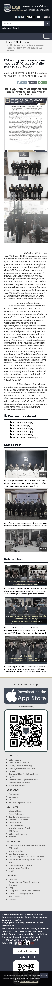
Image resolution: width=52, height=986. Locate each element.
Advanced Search (10, 28)
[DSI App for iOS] (26, 696)
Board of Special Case (20, 802)
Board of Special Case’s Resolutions (26, 856)
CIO (10, 799)
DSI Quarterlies (16, 825)
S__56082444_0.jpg (22, 434)
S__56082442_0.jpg (22, 422)
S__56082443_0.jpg (22, 431)
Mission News (22, 42)
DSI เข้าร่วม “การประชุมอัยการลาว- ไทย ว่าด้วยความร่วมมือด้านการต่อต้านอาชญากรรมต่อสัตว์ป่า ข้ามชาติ (25, 524)
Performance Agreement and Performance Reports (23, 781)
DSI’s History (15, 759)
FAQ (11, 887)
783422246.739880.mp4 (25, 437)
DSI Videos (14, 831)
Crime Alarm (15, 822)
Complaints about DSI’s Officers (24, 890)
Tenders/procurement (19, 816)
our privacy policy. (29, 981)
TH (41, 16)
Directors (13, 796)
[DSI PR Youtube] (32, 943)
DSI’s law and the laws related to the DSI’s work (27, 847)
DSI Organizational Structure (22, 768)
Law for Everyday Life (19, 853)
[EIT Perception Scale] (26, 730)
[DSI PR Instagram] (20, 943)
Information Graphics (19, 868)
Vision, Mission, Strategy (20, 765)
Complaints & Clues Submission (24, 882)
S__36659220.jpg (21, 425)
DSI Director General (18, 819)
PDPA (11, 776)
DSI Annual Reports (18, 833)
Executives (14, 794)
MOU (11, 870)
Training (12, 836)
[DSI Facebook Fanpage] (16, 943)
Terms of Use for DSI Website (23, 774)
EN (48, 16)
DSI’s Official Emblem (19, 762)
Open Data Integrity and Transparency (21, 895)
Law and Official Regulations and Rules (25, 861)
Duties (12, 771)
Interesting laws (16, 851)
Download (13, 879)
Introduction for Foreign (20, 828)
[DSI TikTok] (24, 943)
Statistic (13, 899)
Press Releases (16, 814)
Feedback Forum (17, 785)
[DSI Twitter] (28, 943)
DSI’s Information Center (21, 865)
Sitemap (13, 885)
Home (9, 42)
